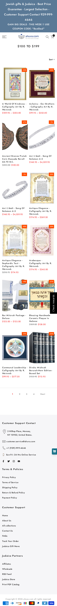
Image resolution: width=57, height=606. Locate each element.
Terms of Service (10, 482)
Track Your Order (10, 541)
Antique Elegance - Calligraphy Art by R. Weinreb (40, 211)
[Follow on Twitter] (8, 461)
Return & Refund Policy (13, 492)
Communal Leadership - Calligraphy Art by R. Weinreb (14, 370)
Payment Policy (9, 497)
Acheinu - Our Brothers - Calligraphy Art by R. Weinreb (42, 106)
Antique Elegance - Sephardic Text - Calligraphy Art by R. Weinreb (13, 265)
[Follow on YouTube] (19, 461)
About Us (6, 520)
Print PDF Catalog (10, 584)
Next (42, 394)
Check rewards (53, 303)
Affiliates (6, 563)
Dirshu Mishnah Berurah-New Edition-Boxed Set (40, 370)
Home (5, 515)
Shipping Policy (10, 487)
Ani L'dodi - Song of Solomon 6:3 (40, 157)
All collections (9, 525)
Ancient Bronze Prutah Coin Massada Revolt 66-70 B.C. (14, 159)
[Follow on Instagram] (14, 461)
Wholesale (7, 569)
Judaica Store (8, 579)
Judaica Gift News (11, 546)
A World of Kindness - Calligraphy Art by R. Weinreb (14, 106)
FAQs (4, 535)
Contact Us (7, 530)
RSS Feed (6, 574)
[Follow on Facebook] (3, 461)
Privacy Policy (9, 477)
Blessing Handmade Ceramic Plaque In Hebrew (39, 318)
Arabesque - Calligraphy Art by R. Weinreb (40, 263)
